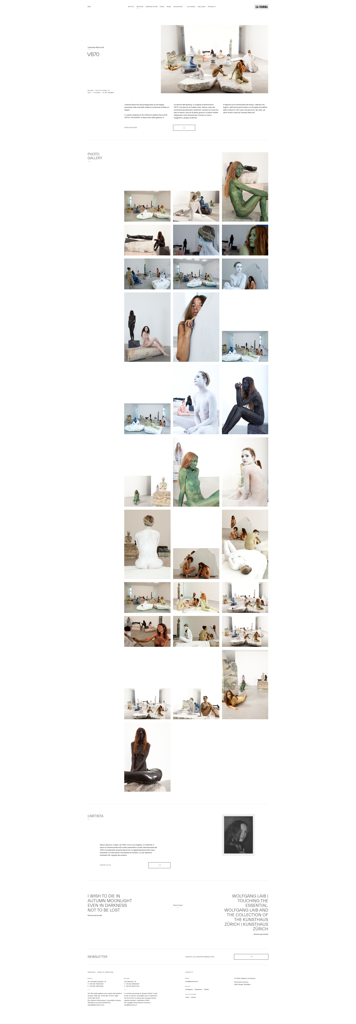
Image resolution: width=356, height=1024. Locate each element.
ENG (89, 7)
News (169, 7)
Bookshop (178, 7)
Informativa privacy (241, 982)
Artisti (131, 7)
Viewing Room (152, 7)
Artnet (193, 997)
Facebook (198, 989)
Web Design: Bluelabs (242, 984)
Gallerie (201, 7)
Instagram (189, 989)
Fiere (162, 7)
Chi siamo (191, 7)
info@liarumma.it (191, 981)
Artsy (187, 997)
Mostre (140, 7)
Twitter (206, 989)
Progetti (212, 7)
